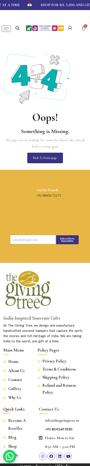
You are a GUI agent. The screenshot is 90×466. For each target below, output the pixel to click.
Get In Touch (47, 189)
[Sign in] (70, 29)
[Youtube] (68, 456)
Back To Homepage (45, 158)
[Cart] (83, 28)
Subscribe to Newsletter (67, 239)
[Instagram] (42, 456)
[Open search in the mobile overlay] (17, 28)
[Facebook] (51, 456)
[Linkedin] (59, 456)
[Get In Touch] (32, 193)
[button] (9, 456)
